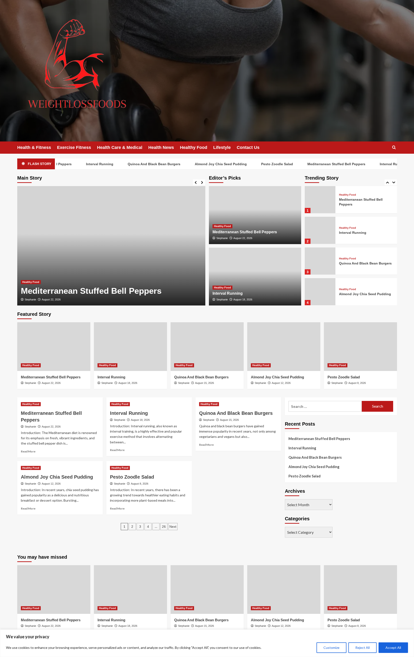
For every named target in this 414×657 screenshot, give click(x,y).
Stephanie (30, 299)
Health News (161, 147)
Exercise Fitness (74, 147)
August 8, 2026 (357, 382)
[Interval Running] (255, 277)
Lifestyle (222, 147)
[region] (207, 643)
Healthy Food (193, 147)
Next (172, 526)
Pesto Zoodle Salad (264, 164)
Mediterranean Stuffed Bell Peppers (323, 164)
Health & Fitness (34, 147)
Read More (28, 451)
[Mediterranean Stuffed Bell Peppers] (111, 245)
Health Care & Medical (119, 147)
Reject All (362, 647)
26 (164, 526)
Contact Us (248, 147)
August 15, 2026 (204, 382)
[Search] (394, 147)
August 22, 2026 (51, 299)
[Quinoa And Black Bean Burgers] (320, 261)
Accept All (393, 647)
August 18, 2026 (242, 299)
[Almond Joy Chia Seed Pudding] (320, 291)
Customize (331, 647)
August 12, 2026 (281, 382)
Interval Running (86, 164)
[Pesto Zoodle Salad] (360, 346)
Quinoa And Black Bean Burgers (141, 164)
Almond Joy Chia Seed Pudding (208, 164)
